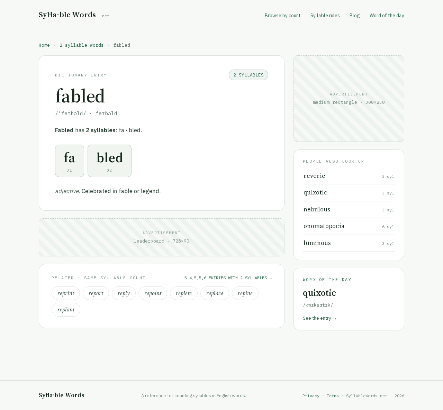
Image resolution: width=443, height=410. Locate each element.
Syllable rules (325, 15)
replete (184, 293)
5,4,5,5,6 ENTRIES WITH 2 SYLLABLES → (228, 277)
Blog (355, 15)
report (96, 293)
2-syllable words (82, 45)
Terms (333, 395)
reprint (65, 293)
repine (245, 293)
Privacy (310, 395)
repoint (152, 293)
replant (65, 309)
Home (44, 45)
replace (214, 293)
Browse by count (283, 15)
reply (124, 293)
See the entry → (320, 318)
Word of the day (387, 15)
